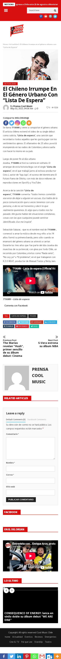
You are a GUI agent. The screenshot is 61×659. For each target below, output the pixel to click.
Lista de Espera (19, 316)
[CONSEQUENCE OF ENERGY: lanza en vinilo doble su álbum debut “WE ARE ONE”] (30, 605)
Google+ (38, 322)
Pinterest (23, 326)
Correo (10, 475)
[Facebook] (5, 123)
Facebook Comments (37, 419)
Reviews (39, 637)
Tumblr (9, 326)
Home (5, 44)
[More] (29, 123)
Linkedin (51, 322)
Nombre (10, 462)
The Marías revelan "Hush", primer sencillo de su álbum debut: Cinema (13, 348)
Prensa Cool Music (23, 106)
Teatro (48, 642)
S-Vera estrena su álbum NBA (48, 343)
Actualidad (14, 44)
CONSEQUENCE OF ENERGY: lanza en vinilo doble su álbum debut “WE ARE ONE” (28, 616)
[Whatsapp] (23, 123)
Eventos (29, 637)
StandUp (38, 642)
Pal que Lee (26, 642)
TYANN (33, 316)
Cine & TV (14, 642)
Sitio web (10, 486)
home (7, 637)
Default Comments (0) (15, 419)
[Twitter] (11, 123)
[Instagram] (17, 123)
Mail (35, 326)
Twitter (24, 322)
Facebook (10, 322)
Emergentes (50, 637)
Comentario (12, 434)
